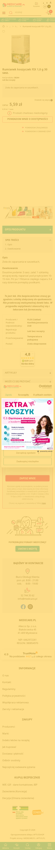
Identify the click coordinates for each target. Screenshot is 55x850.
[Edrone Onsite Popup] (27, 425)
